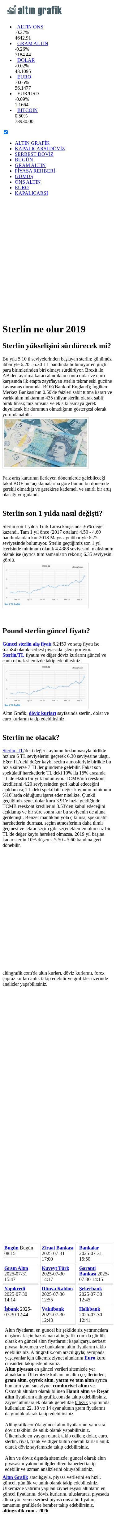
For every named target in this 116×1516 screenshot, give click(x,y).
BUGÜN (24, 159)
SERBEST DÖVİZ (34, 154)
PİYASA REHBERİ (35, 170)
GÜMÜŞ (24, 176)
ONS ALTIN (28, 182)
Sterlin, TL (13, 750)
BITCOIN (27, 110)
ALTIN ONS (30, 26)
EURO (24, 76)
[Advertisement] (58, 259)
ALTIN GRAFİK (32, 143)
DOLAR (26, 60)
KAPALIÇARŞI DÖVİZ (40, 148)
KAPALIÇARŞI (31, 193)
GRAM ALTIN (32, 43)
